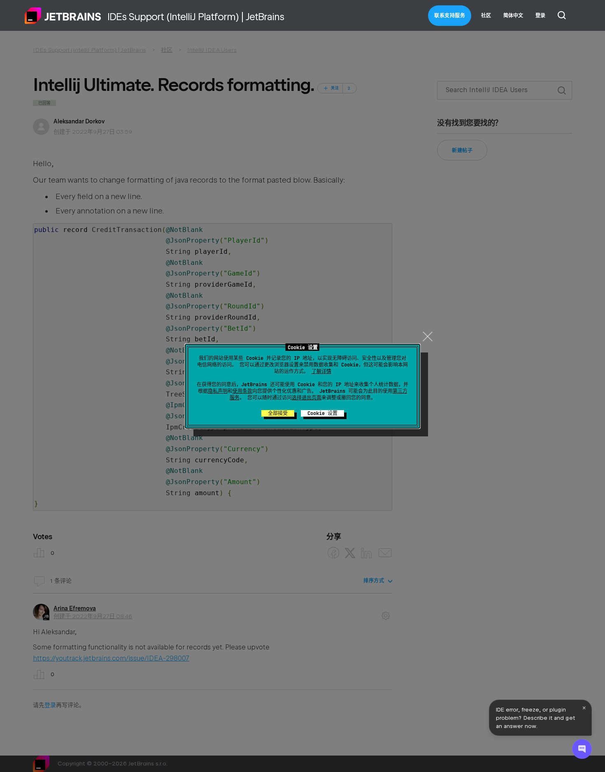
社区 (486, 16)
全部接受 (278, 413)
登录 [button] (540, 16)
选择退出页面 (306, 397)
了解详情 (321, 371)
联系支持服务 (449, 16)
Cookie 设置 (322, 413)
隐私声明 (218, 391)
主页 (63, 15)
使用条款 (242, 391)
